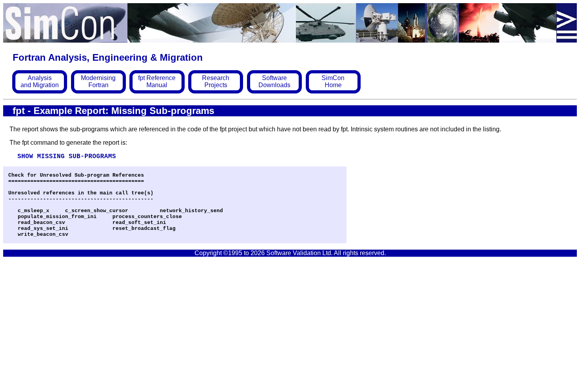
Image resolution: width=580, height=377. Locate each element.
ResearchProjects (215, 81)
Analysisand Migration (40, 81)
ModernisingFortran (98, 81)
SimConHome (333, 81)
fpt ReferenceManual (157, 81)
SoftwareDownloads (274, 81)
